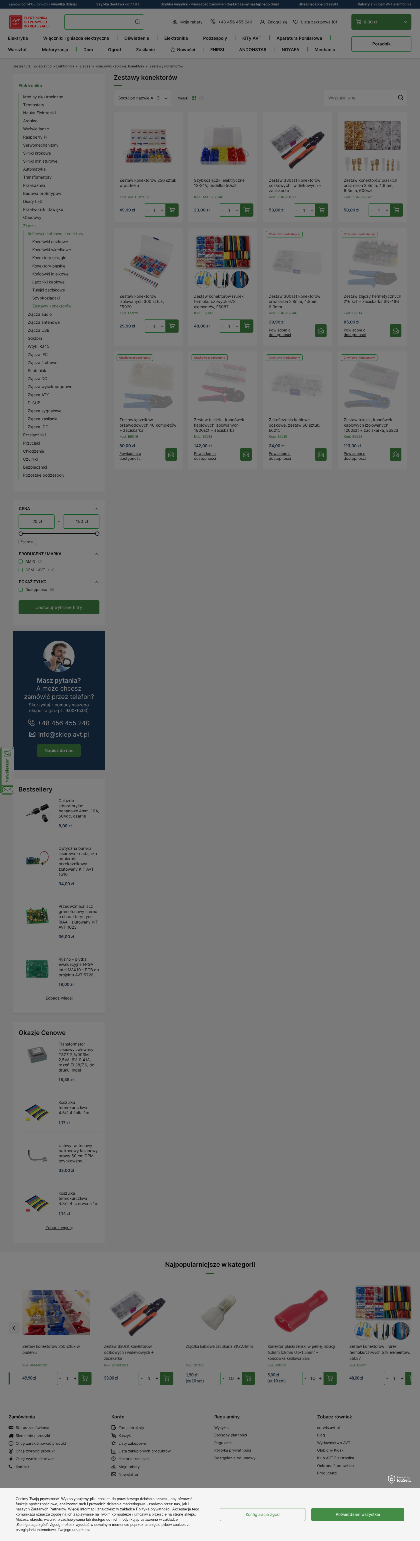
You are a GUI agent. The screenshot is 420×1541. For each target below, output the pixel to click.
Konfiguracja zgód (263, 1514)
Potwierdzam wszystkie (358, 1514)
